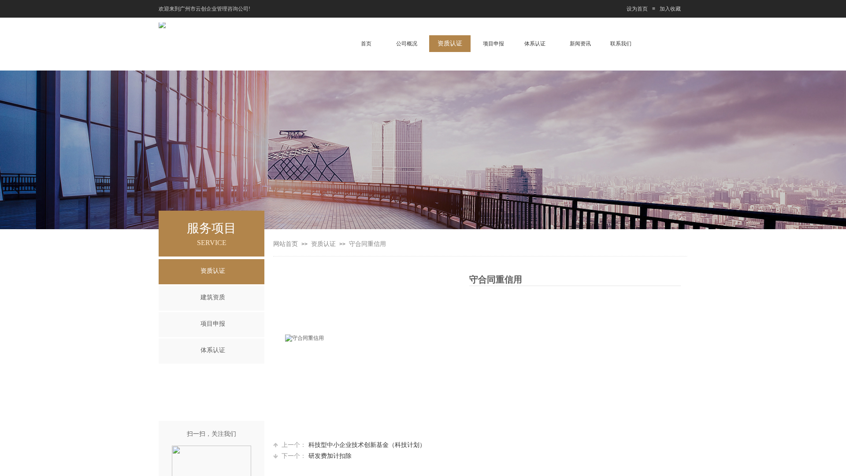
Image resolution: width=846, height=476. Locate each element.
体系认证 (212, 350)
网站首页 (285, 244)
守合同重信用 (367, 244)
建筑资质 (212, 297)
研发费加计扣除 (317, 456)
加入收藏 (670, 9)
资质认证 (323, 244)
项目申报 (212, 323)
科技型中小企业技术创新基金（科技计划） (354, 445)
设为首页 (637, 9)
